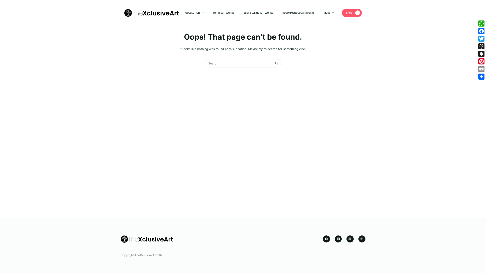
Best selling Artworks (258, 12)
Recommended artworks (298, 12)
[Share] (481, 76)
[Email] (481, 69)
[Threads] (481, 46)
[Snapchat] (481, 54)
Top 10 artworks (223, 12)
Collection (192, 12)
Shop (349, 12)
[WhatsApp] (481, 23)
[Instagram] (350, 239)
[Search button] (276, 63)
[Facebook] (326, 239)
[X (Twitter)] (338, 239)
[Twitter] (481, 38)
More (327, 12)
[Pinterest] (362, 239)
